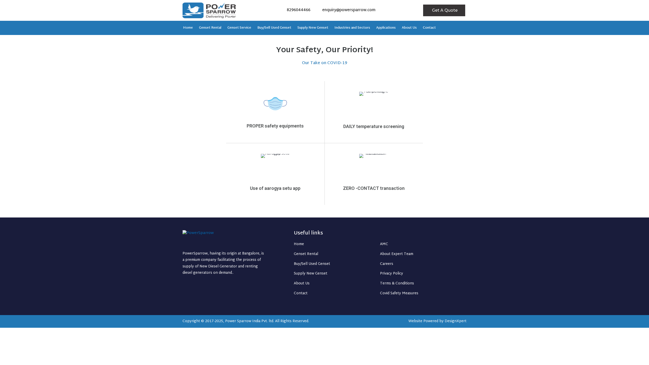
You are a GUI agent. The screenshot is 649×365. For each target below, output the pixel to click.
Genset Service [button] (239, 28)
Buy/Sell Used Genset (274, 28)
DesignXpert (455, 321)
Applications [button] (386, 28)
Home (188, 28)
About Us (409, 28)
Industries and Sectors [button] (352, 28)
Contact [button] (429, 28)
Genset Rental (210, 28)
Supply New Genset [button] (312, 28)
